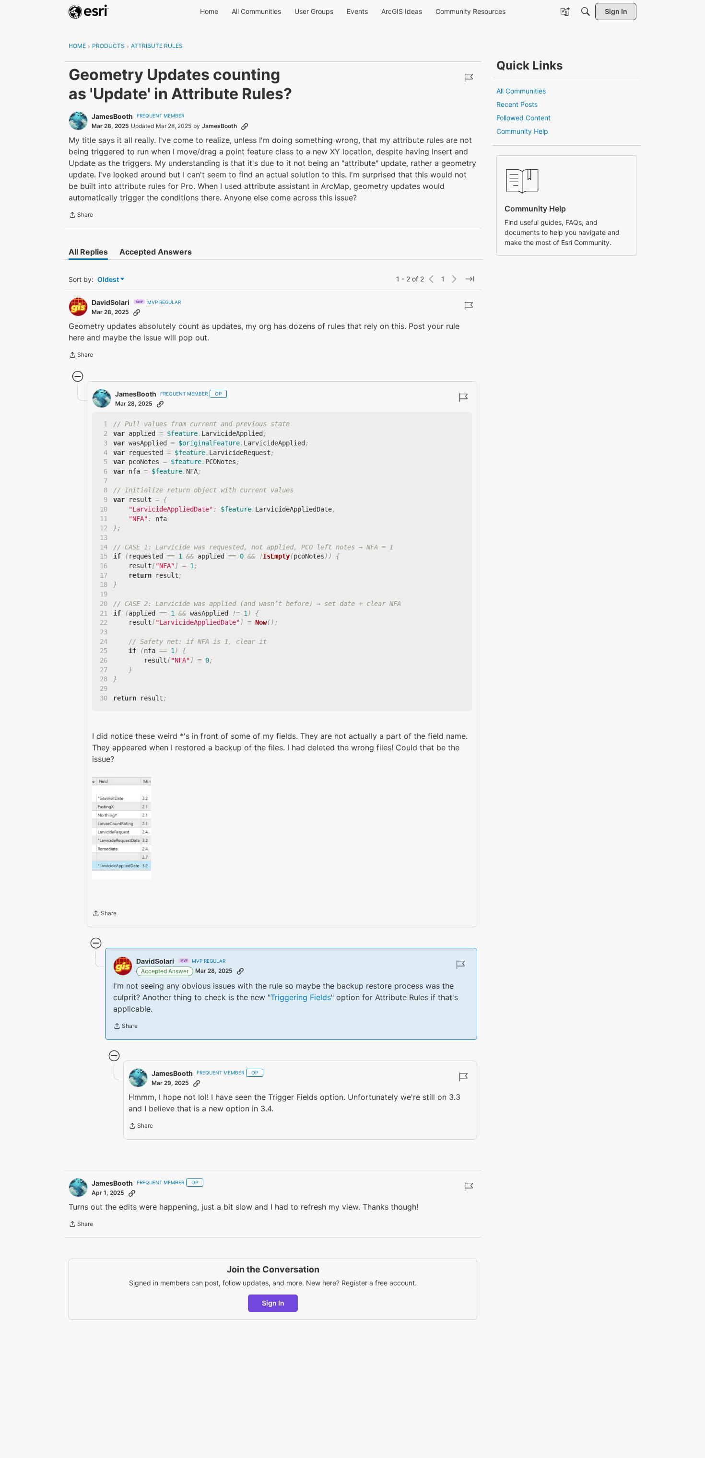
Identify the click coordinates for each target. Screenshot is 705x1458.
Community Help (522, 131)
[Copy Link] (244, 126)
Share (81, 216)
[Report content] (468, 77)
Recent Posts (517, 104)
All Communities (521, 91)
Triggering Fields (300, 997)
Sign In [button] (273, 1303)
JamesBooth (112, 116)
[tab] (88, 252)
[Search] (585, 11)
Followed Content (523, 118)
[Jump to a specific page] (469, 279)
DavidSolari (110, 302)
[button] (121, 826)
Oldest (108, 279)
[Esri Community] (89, 11)
